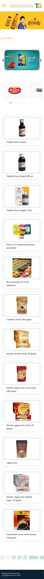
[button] (10, 102)
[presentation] (3, 59)
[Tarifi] (26, 5)
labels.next (33, 557)
